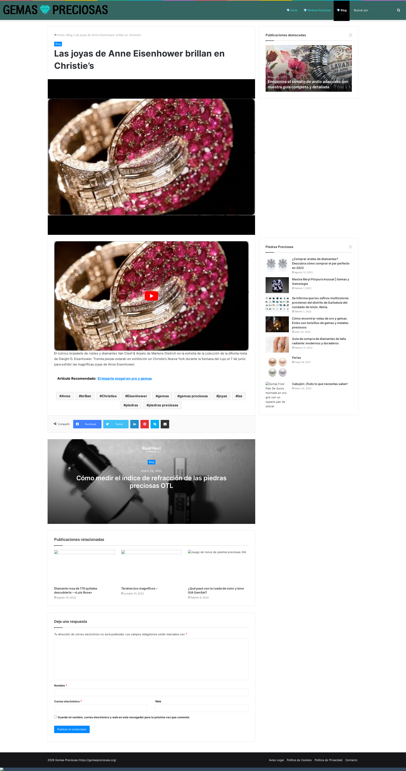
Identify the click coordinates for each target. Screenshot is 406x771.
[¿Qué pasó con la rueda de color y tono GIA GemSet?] (218, 567)
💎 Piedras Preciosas (317, 10)
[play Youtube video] (151, 296)
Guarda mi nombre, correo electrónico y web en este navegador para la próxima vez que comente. (124, 717)
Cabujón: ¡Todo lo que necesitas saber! (320, 384)
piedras (132, 405)
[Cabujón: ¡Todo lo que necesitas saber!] (277, 395)
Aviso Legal (276, 760)
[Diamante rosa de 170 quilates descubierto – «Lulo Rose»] (84, 567)
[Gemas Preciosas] (55, 10)
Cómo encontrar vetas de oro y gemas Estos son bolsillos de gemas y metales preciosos (320, 323)
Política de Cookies (299, 760)
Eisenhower (137, 396)
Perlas (296, 357)
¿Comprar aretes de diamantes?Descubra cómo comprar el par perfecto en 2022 (321, 263)
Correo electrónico (68, 701)
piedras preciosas (163, 405)
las (240, 396)
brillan (86, 396)
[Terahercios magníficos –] (151, 567)
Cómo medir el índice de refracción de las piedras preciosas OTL (151, 481)
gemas (163, 396)
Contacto (351, 760)
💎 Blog (342, 10)
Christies (109, 396)
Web (158, 701)
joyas (222, 396)
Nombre (60, 685)
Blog (69, 35)
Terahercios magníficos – (139, 588)
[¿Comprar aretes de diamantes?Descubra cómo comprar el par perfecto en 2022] (277, 265)
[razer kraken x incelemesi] (203, 769)
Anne (66, 396)
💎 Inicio (292, 10)
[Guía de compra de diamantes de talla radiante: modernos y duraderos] (277, 345)
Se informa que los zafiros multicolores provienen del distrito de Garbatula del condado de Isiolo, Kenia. (320, 302)
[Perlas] (277, 367)
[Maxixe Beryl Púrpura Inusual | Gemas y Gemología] (277, 285)
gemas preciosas (194, 396)
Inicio (60, 35)
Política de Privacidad (328, 760)
